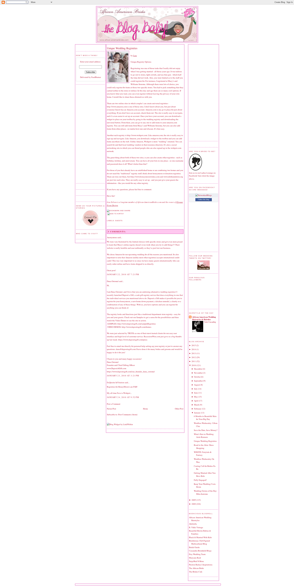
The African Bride (196, 568)
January (197, 412)
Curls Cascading (210, 322)
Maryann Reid (195, 557)
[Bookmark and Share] (118, 210)
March (196, 404)
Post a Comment (113, 404)
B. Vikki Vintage (196, 527)
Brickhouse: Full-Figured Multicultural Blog (199, 542)
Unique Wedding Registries (122, 48)
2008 (194, 504)
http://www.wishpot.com (137, 135)
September (198, 380)
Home (145, 408)
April (196, 400)
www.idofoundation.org (173, 176)
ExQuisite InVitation (115, 382)
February (197, 408)
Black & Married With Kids (200, 537)
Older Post (179, 408)
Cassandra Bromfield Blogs (200, 550)
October (197, 376)
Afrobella (193, 523)
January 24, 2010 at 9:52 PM (123, 397)
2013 (194, 353)
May (196, 396)
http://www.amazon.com (117, 106)
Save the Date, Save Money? (205, 430)
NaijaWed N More (196, 561)
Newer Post (111, 408)
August (197, 384)
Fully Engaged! (200, 480)
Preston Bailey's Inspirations (200, 564)
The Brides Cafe (195, 571)
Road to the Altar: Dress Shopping (204, 446)
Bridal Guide (194, 547)
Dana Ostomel (113, 281)
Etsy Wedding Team (197, 554)
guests (119, 220)
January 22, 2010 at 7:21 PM (123, 274)
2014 (194, 349)
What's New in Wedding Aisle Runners (204, 436)
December (198, 368)
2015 (194, 345)
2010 (194, 365)
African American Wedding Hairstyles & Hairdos (204, 318)
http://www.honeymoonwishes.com (145, 176)
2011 (194, 361)
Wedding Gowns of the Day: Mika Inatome (205, 492)
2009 (194, 500)
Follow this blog (203, 199)
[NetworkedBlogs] (203, 195)
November (198, 372)
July (196, 388)
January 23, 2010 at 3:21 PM (123, 375)
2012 (194, 357)
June (196, 392)
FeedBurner (96, 77)
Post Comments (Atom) (127, 414)
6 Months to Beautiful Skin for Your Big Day (205, 418)
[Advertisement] (88, 133)
